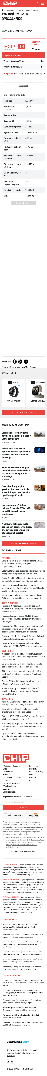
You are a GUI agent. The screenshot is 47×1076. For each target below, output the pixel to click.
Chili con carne (10, 885)
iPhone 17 (25, 910)
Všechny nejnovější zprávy (23, 544)
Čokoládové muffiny (19, 882)
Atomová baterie (10, 907)
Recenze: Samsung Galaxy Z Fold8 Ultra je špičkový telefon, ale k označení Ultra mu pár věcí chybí (21, 619)
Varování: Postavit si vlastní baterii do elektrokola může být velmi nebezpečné (16, 436)
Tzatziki (34, 887)
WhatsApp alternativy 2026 (24, 875)
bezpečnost (8, 651)
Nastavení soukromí (11, 783)
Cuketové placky (10, 887)
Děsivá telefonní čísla (27, 865)
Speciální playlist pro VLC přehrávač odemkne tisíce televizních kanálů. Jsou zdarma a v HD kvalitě (22, 726)
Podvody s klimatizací (11, 912)
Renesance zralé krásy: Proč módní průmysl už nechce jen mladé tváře (21, 1016)
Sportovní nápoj (24, 885)
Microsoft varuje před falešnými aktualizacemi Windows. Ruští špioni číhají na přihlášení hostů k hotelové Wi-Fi (23, 657)
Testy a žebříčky (10, 603)
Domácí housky (9, 892)
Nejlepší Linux (26, 912)
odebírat (24, 807)
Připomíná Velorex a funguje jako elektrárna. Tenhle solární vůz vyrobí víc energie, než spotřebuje (16, 472)
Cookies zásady (9, 792)
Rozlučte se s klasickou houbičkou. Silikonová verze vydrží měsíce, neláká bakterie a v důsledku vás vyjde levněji (23, 982)
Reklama (6, 774)
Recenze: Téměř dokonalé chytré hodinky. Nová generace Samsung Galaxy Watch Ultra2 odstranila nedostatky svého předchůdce (22, 629)
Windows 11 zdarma (20, 905)
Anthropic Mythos (36, 905)
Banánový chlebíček (36, 882)
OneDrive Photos (16, 902)
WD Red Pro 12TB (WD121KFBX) (30, 10)
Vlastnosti (23, 86)
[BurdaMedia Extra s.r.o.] (16, 758)
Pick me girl (34, 867)
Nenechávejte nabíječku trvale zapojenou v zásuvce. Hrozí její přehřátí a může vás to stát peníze (23, 968)
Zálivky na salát (37, 885)
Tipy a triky (6, 536)
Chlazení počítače (27, 897)
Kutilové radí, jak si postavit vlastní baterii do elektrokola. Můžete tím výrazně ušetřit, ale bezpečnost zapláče (20, 926)
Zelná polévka (24, 887)
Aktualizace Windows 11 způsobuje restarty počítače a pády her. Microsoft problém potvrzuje (16, 453)
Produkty (11, 10)
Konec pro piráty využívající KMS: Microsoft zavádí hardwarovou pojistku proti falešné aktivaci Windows (20, 691)
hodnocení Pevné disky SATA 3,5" (28, 74)
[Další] (43, 393)
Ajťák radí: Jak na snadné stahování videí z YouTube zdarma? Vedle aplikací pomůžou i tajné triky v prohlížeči (23, 736)
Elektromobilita (8, 442)
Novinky (5, 461)
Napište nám (31, 367)
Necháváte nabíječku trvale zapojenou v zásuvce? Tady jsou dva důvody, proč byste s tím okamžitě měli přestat (17, 528)
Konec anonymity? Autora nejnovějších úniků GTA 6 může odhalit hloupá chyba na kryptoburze (16, 509)
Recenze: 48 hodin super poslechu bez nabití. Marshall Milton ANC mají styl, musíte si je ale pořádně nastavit (22, 609)
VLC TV (34, 910)
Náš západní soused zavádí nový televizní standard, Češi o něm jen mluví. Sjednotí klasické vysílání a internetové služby (23, 588)
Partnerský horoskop (20, 867)
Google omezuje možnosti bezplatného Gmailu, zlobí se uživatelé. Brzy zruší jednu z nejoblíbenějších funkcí (22, 564)
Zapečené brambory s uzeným (28, 892)
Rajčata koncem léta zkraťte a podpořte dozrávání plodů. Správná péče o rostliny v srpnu (22, 1001)
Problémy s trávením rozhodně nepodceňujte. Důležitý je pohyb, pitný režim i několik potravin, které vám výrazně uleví (23, 992)
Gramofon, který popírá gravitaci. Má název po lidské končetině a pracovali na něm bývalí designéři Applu (16, 491)
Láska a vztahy (30, 870)
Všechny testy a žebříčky (23, 413)
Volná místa (8, 772)
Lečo (25, 890)
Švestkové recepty (35, 890)
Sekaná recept (8, 890)
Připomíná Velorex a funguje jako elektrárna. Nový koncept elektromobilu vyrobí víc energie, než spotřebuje (22, 944)
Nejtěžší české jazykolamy (13, 870)
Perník (18, 890)
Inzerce (32, 777)
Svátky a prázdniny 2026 (26, 872)
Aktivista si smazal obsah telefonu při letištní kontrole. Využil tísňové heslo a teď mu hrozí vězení (21, 674)
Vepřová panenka (27, 880)
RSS (30, 780)
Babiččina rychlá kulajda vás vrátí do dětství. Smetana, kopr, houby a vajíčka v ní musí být (20, 1009)
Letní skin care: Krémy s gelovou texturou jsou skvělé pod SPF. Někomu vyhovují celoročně (23, 1023)
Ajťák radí (11, 872)
